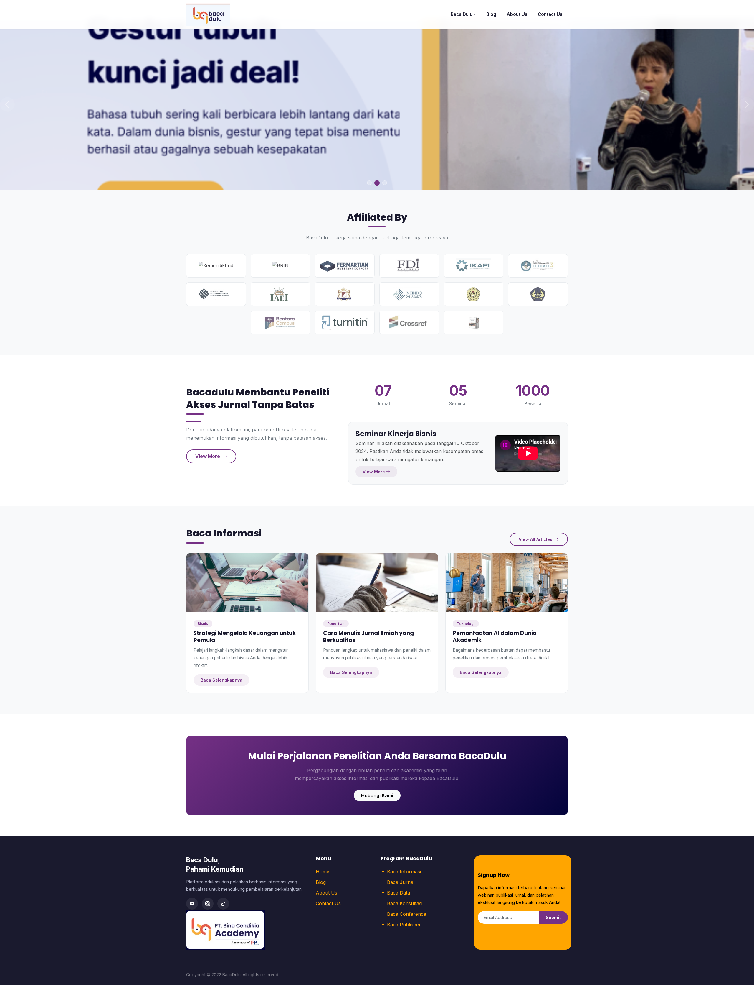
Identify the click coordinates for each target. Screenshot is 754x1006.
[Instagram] (208, 904)
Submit (553, 917)
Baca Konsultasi (404, 903)
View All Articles (536, 539)
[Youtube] (192, 904)
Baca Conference (406, 914)
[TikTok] (223, 904)
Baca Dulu (461, 14)
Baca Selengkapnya (221, 679)
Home (322, 871)
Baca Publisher (404, 925)
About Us (517, 14)
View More (208, 456)
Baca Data (398, 893)
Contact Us (550, 14)
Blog (491, 14)
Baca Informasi (404, 871)
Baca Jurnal (400, 882)
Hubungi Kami (377, 795)
